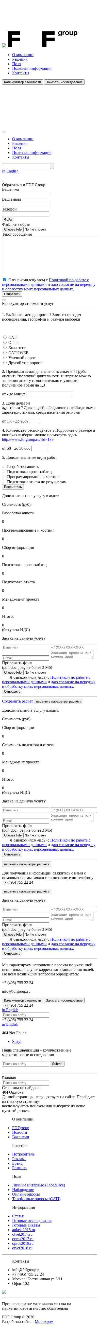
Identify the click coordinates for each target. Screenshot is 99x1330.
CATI (13, 337)
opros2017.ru (23, 1239)
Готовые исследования (32, 1220)
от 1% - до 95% (15, 421)
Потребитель (23, 1154)
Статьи (18, 1216)
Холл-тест (17, 347)
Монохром (44, 1321)
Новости (19, 1132)
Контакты (20, 73)
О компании (23, 54)
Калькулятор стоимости (22, 82)
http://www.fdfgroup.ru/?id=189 (28, 439)
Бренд (17, 1163)
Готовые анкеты (26, 1225)
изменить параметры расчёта (58, 701)
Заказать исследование (64, 82)
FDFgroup (20, 1128)
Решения (19, 59)
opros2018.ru (23, 1243)
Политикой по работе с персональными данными (45, 282)
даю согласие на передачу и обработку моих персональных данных (48, 286)
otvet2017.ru (22, 1234)
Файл (8, 219)
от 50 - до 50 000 (16, 448)
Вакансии (20, 1137)
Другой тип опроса (25, 363)
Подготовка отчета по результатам (37, 482)
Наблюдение (23, 1189)
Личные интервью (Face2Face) (38, 1185)
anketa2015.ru (23, 1230)
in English (10, 1010)
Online (13, 342)
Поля (16, 64)
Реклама (19, 1159)
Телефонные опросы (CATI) (36, 1199)
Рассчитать (13, 487)
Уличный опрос (22, 358)
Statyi (16, 1041)
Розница (19, 1168)
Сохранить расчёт (17, 701)
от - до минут (14, 394)
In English (10, 171)
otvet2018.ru (22, 1248)
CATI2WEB (18, 353)
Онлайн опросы (26, 1194)
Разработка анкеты (23, 466)
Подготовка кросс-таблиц (29, 471)
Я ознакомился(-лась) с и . (48, 682)
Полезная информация (31, 68)
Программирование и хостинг (33, 477)
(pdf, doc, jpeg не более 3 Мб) (27, 665)
